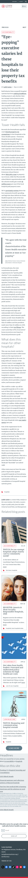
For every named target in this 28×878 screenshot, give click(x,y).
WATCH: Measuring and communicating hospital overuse (13, 725)
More (5, 567)
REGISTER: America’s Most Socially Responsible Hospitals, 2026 (13, 610)
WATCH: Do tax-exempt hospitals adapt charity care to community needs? (13, 552)
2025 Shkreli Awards (6, 776)
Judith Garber (7, 87)
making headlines (20, 93)
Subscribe (14, 1)
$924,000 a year (11, 174)
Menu (25, 6)
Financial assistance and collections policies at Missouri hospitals (12, 781)
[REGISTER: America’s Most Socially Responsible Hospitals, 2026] (14, 588)
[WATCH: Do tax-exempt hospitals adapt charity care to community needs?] (14, 530)
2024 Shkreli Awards (7, 810)
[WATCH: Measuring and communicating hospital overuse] (14, 704)
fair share (8, 570)
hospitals (7, 492)
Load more (14, 748)
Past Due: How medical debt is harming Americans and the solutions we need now (13, 789)
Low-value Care (9, 719)
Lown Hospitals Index (17, 628)
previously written (12, 190)
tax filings (17, 327)
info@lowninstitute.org (9, 854)
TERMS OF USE (6, 861)
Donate (21, 1)
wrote (18, 363)
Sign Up (14, 836)
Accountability (8, 32)
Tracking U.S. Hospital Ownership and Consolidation (12, 771)
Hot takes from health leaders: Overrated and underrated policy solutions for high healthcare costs (13, 669)
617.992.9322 (5, 857)
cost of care (9, 686)
